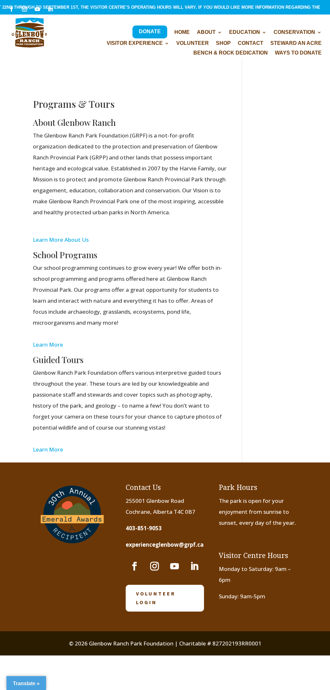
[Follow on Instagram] (154, 566)
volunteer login (156, 597)
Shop (223, 43)
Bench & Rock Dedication (230, 53)
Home (182, 32)
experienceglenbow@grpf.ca (165, 544)
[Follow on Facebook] (134, 566)
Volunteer (192, 43)
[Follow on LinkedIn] (194, 566)
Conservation (294, 32)
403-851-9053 (144, 528)
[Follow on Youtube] (174, 566)
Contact (250, 43)
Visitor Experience (135, 43)
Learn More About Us (61, 239)
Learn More (48, 344)
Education (244, 32)
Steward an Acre (296, 43)
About (206, 32)
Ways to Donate (298, 53)
